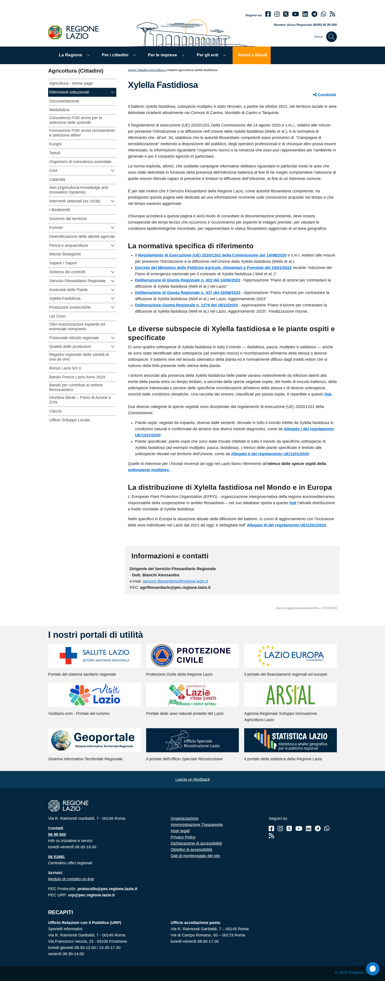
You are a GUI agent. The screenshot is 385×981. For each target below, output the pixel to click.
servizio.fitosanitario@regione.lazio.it (175, 581)
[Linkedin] (305, 14)
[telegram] (314, 14)
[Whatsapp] (323, 14)
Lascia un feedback (192, 779)
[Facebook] (268, 14)
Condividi (326, 95)
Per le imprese (162, 55)
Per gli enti (207, 55)
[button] (112, 92)
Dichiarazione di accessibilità (196, 843)
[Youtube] (295, 14)
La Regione (70, 55)
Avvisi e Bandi (252, 55)
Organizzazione (185, 818)
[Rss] (271, 835)
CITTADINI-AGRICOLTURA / (152, 70)
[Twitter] (286, 14)
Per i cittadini (115, 55)
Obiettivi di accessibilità (191, 849)
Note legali (180, 831)
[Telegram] (318, 828)
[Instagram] (277, 14)
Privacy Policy (183, 837)
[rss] (332, 14)
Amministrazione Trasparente (197, 824)
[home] (76, 32)
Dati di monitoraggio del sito (195, 856)
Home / (133, 70)
